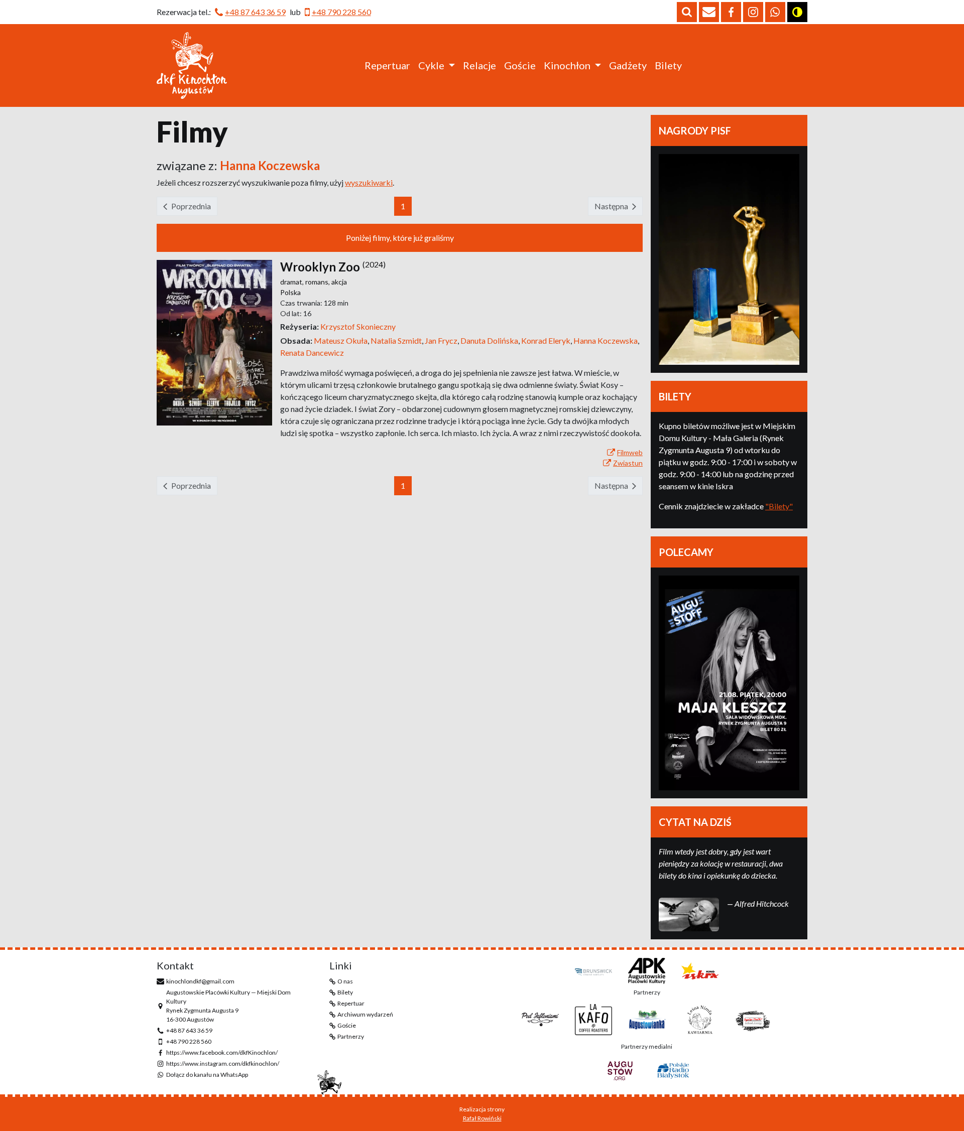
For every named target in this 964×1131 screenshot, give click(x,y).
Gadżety (628, 65)
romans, (318, 281)
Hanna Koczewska (606, 340)
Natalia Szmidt (398, 340)
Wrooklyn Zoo (320, 266)
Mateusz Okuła (342, 340)
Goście (520, 65)
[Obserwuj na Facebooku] (731, 12)
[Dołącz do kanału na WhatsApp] (775, 12)
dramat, (292, 281)
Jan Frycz (442, 340)
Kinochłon (567, 65)
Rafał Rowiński (482, 1118)
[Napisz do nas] (709, 12)
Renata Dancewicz (312, 352)
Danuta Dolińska (490, 340)
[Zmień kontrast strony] (797, 12)
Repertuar (387, 65)
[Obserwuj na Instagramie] (753, 12)
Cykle (431, 65)
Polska (290, 292)
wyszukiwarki (369, 182)
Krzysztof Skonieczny (358, 326)
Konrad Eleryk (547, 340)
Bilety (668, 65)
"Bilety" (779, 506)
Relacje (479, 65)
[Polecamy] (729, 683)
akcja (339, 281)
